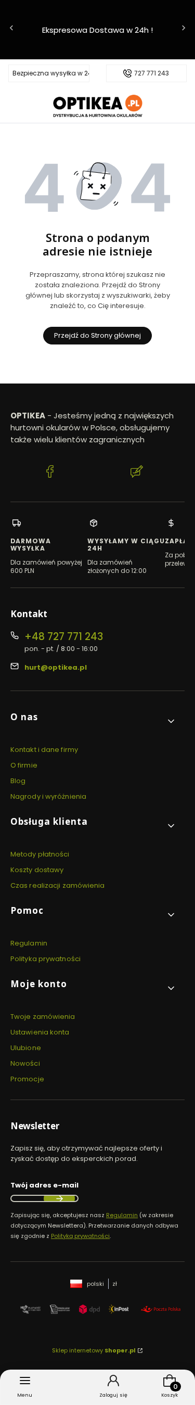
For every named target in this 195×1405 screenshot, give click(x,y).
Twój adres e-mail (44, 1185)
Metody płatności (40, 854)
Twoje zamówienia (42, 1016)
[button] (93, 721)
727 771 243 (151, 73)
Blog (17, 781)
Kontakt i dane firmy (44, 750)
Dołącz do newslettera (59, 1198)
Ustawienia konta (40, 1032)
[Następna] (183, 30)
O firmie (23, 765)
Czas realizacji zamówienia (57, 885)
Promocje (27, 1079)
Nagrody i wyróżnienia (48, 796)
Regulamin (28, 943)
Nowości (25, 1063)
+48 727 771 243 (63, 637)
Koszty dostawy (36, 870)
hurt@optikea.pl (55, 667)
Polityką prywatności (80, 1236)
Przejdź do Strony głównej (97, 335)
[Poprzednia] (11, 30)
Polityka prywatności (45, 959)
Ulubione (25, 1048)
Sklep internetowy (94, 1350)
